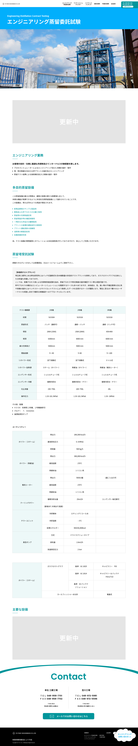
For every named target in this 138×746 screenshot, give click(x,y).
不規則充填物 (105, 4)
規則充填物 (97, 4)
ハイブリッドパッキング (88, 3)
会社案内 (113, 4)
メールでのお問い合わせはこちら (72, 716)
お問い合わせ (127, 6)
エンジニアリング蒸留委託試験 (67, 3)
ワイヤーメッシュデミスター (78, 3)
